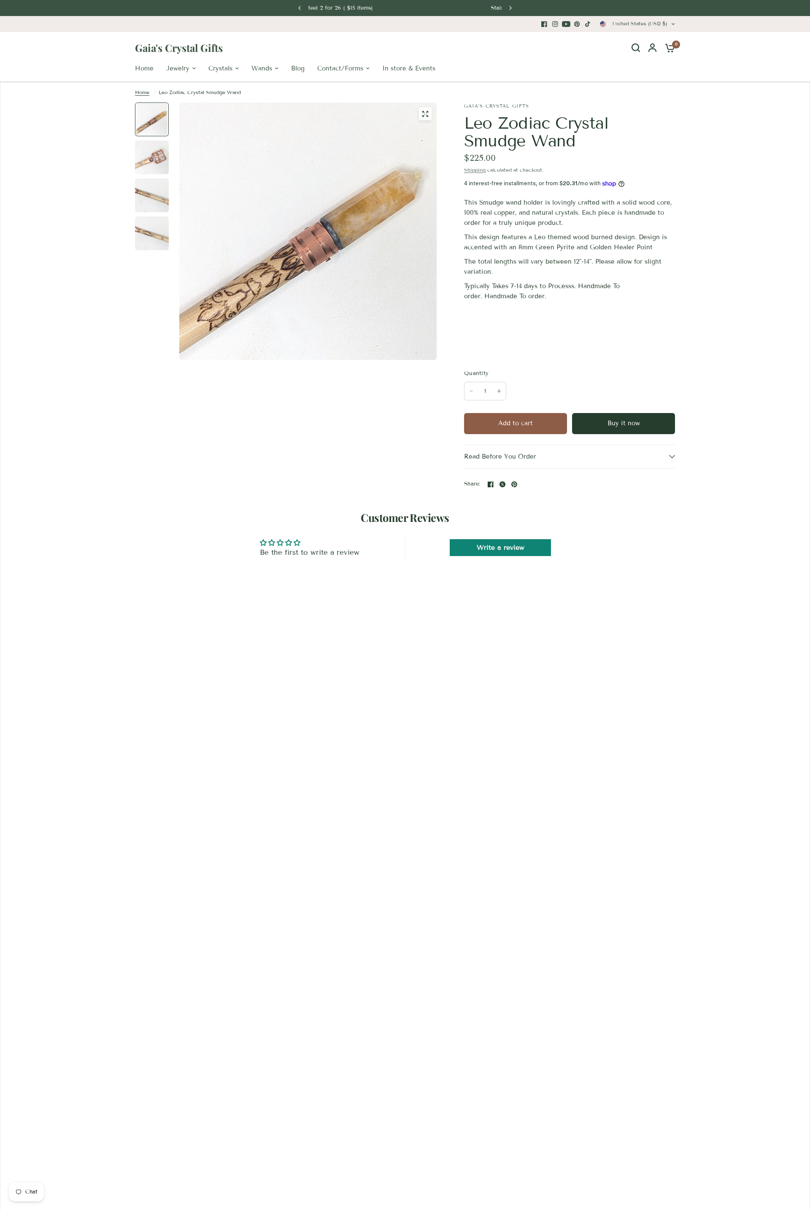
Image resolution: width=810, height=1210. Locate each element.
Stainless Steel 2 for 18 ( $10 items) (405, 8)
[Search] (635, 47)
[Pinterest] (577, 24)
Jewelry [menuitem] (177, 68)
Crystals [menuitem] (220, 68)
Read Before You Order (500, 456)
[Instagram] (555, 24)
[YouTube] (566, 24)
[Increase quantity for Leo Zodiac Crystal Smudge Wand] (499, 391)
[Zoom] (425, 114)
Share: (472, 484)
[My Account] (652, 47)
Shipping (475, 170)
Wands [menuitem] (261, 68)
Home (142, 92)
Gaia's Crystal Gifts (179, 48)
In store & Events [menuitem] (408, 68)
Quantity (476, 373)
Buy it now (624, 423)
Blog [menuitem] (298, 68)
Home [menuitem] (144, 68)
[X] (502, 484)
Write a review (500, 547)
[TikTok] (588, 24)
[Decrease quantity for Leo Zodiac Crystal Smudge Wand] (471, 391)
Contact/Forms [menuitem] (340, 68)
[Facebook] (544, 24)
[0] (668, 47)
